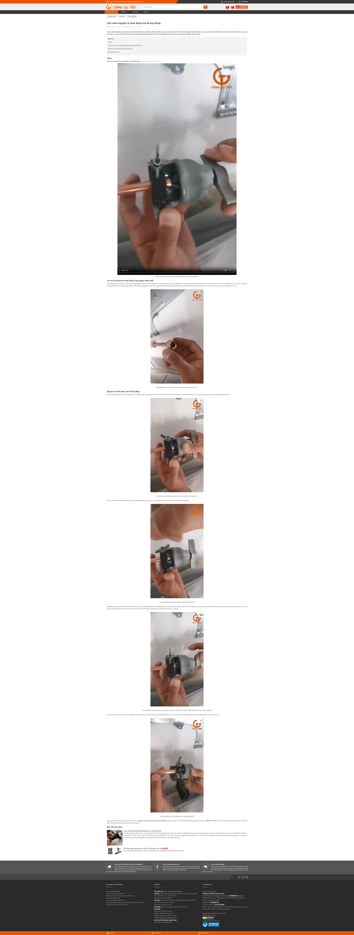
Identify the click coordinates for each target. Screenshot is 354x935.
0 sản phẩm (243, 7)
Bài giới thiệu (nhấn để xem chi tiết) (214, 913)
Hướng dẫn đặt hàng (113, 891)
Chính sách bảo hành (113, 898)
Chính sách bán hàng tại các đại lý (117, 904)
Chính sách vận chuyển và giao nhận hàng (120, 896)
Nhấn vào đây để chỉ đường (172, 891)
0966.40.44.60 (168, 913)
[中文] (232, 7)
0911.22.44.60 (171, 915)
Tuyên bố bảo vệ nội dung (211, 921)
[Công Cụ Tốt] (121, 9)
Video (110, 42)
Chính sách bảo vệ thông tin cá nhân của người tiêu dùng (125, 902)
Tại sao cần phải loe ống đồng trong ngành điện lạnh (125, 45)
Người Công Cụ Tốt (209, 915)
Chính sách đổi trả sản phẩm (115, 900)
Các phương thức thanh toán (115, 893)
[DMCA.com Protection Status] (208, 918)
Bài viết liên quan (113, 52)
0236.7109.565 (182, 907)
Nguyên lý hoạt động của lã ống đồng (120, 49)
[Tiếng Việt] (227, 7)
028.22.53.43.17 (167, 904)
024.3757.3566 (167, 898)
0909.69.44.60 (172, 918)
